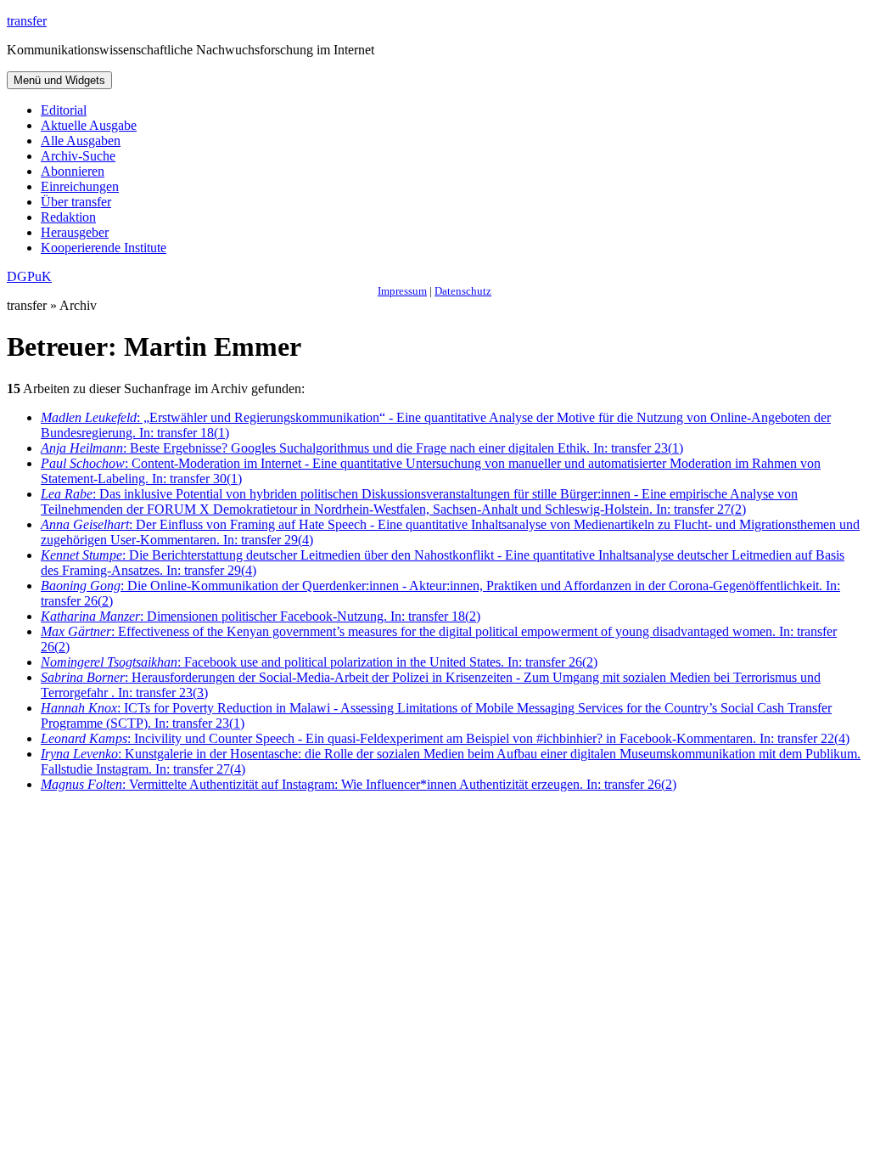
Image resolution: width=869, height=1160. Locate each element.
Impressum (402, 290)
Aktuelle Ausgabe (89, 125)
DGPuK (29, 276)
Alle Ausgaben (81, 140)
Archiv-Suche (78, 156)
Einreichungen (80, 186)
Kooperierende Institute (103, 247)
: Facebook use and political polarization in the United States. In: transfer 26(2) (319, 662)
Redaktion (68, 217)
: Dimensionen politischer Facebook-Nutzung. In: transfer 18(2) (260, 616)
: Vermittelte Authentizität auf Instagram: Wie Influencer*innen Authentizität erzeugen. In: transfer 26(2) (358, 784)
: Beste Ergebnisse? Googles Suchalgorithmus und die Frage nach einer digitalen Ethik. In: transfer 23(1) (362, 448)
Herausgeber (75, 232)
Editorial (64, 110)
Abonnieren (72, 171)
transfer (27, 21)
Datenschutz (462, 290)
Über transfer (76, 201)
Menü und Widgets (59, 80)
